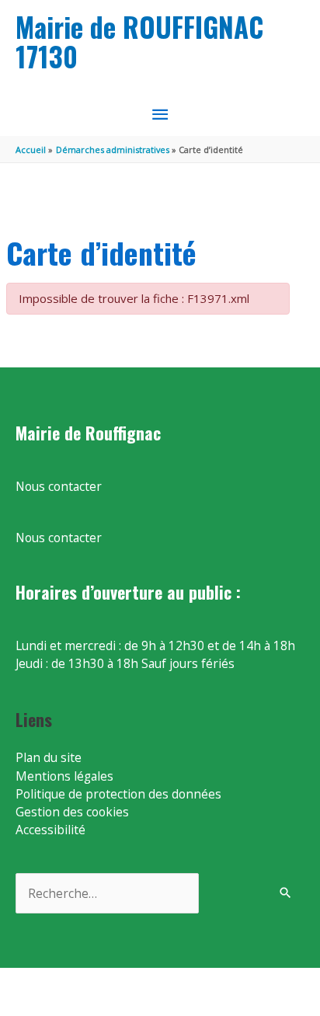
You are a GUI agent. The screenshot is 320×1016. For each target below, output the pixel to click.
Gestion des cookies (72, 811)
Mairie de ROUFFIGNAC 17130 (139, 41)
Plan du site (49, 757)
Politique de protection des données (118, 793)
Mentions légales (64, 776)
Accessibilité (50, 829)
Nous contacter (59, 486)
